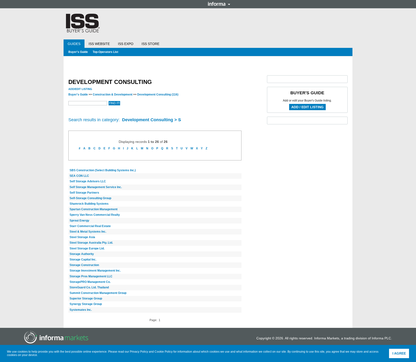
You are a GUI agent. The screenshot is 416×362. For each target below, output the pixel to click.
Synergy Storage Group (86, 304)
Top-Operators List (105, 52)
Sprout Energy (79, 220)
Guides (74, 44)
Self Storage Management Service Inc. (96, 187)
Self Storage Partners (84, 192)
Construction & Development (112, 94)
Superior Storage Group (86, 298)
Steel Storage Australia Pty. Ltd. (91, 242)
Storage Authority (82, 254)
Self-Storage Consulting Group (90, 198)
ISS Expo (125, 44)
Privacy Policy (139, 351)
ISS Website (99, 44)
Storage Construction (84, 265)
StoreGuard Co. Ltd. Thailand (89, 287)
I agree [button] (399, 353)
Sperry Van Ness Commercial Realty (95, 214)
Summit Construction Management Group (98, 293)
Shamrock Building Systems (89, 203)
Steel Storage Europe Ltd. (87, 248)
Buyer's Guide (78, 52)
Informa (219, 4)
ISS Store (150, 44)
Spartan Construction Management (93, 209)
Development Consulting (157, 94)
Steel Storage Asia (82, 237)
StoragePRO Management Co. (90, 282)
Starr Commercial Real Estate (90, 226)
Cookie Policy (164, 351)
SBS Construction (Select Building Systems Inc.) (103, 170)
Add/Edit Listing (80, 89)
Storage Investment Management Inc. (95, 270)
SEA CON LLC (79, 176)
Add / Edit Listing (307, 107)
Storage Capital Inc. (83, 259)
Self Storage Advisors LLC (88, 181)
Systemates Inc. (81, 309)
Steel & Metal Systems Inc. (88, 231)
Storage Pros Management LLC (91, 276)
